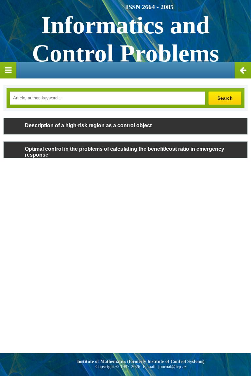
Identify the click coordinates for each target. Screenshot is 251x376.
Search (225, 98)
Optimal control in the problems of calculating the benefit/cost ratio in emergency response (124, 152)
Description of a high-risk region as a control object (88, 125)
